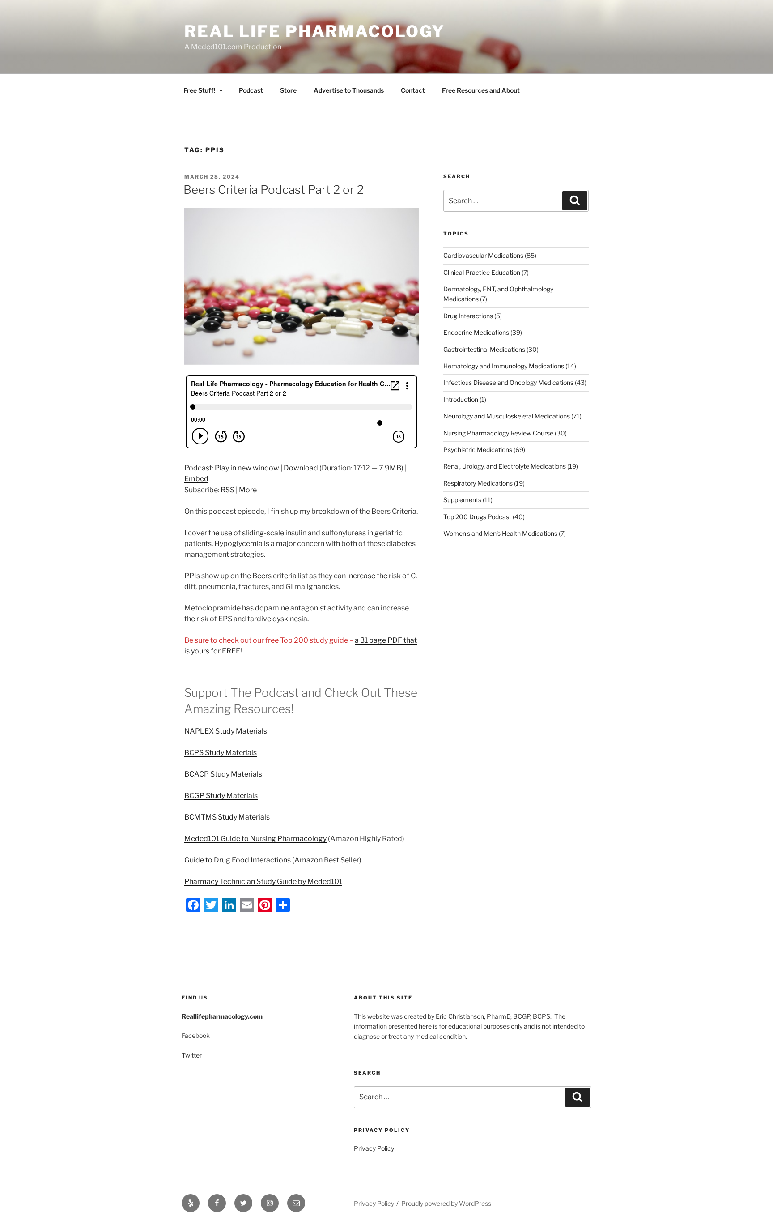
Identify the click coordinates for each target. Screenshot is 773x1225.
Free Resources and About (481, 90)
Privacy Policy (374, 1148)
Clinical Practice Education (481, 272)
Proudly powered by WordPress (446, 1203)
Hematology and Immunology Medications (503, 366)
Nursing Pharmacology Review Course (498, 433)
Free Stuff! (199, 90)
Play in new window (247, 468)
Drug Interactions (468, 316)
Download (301, 468)
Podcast (251, 90)
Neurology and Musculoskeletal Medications (506, 416)
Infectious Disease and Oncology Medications (508, 382)
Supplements (462, 500)
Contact (413, 90)
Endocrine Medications (476, 332)
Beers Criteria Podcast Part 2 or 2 (273, 189)
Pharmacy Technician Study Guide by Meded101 (263, 881)
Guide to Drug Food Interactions (237, 860)
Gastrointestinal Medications (484, 349)
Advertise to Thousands (349, 90)
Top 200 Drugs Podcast (477, 517)
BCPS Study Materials (220, 752)
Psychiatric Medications (477, 449)
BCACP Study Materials (223, 774)
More (248, 490)
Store (288, 90)
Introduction (460, 399)
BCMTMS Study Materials (227, 817)
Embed (196, 478)
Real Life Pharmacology (314, 31)
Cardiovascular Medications (483, 255)
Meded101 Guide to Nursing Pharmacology (255, 838)
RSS (227, 490)
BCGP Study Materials (221, 795)
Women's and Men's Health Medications (500, 533)
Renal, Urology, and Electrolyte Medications (504, 466)
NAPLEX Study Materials (225, 731)
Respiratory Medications (478, 483)
